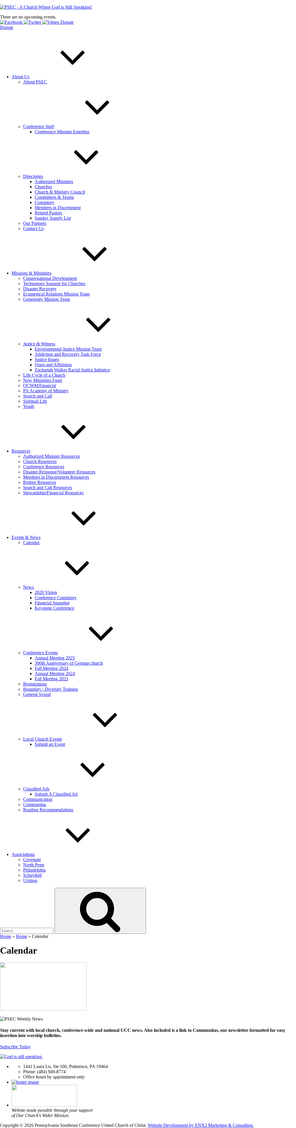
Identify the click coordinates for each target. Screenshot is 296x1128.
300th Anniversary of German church (69, 663)
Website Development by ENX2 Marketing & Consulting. (201, 1125)
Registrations (35, 683)
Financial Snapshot (52, 602)
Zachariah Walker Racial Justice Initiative (72, 369)
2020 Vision (46, 592)
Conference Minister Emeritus (62, 131)
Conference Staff (38, 126)
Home (5, 936)
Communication (37, 799)
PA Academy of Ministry (46, 390)
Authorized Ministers (54, 181)
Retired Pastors (48, 212)
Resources (21, 451)
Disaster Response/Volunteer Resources (59, 471)
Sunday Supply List (53, 218)
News (28, 587)
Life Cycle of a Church (44, 375)
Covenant (32, 859)
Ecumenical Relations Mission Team (56, 293)
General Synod (37, 694)
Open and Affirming (53, 364)
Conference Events (40, 652)
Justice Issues (47, 359)
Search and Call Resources (47, 487)
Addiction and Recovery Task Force (68, 354)
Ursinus (30, 880)
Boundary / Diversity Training (50, 689)
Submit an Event (50, 744)
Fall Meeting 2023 (51, 678)
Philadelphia (34, 870)
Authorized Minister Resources (51, 456)
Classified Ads (36, 788)
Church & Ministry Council (60, 191)
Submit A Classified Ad (56, 794)
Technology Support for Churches (54, 283)
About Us (20, 76)
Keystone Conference (54, 608)
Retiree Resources (39, 482)
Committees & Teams (54, 197)
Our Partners (34, 223)
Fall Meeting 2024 (51, 668)
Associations (23, 854)
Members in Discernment (58, 207)
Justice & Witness (39, 343)
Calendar (31, 542)
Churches (43, 186)
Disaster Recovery (40, 288)
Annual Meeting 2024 (55, 673)
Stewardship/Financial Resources (53, 492)
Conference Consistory (56, 597)
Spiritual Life (35, 401)
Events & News (26, 537)
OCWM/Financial (39, 385)
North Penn (33, 864)
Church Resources (40, 461)
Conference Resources (43, 466)
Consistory (44, 202)
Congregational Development (50, 278)
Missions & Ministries (31, 273)
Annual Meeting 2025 (55, 657)
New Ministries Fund (42, 380)
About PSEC (35, 81)
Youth (28, 406)
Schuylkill (32, 875)
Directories (33, 176)
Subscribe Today (15, 1046)
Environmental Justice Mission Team (68, 349)
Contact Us (33, 228)
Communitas (34, 804)
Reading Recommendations (48, 809)
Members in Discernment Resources (56, 477)
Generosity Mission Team (46, 299)
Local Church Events (42, 739)
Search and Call (37, 395)
